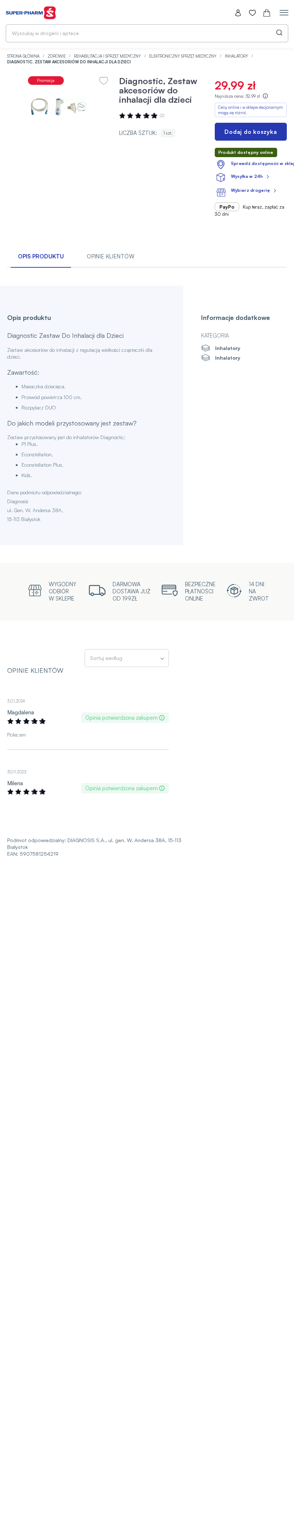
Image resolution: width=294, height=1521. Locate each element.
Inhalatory (237, 56)
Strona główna (24, 56)
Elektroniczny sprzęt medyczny (183, 56)
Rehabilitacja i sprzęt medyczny (108, 56)
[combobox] (147, 33)
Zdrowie (57, 56)
